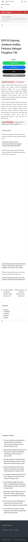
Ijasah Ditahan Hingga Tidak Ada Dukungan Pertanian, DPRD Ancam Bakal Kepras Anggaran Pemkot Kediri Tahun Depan (13, 265)
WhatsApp (14, 63)
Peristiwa (8, 16)
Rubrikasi (6, 315)
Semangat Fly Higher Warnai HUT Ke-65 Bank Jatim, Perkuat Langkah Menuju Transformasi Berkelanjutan (14, 493)
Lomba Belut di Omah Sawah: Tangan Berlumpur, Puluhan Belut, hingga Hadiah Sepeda (15, 510)
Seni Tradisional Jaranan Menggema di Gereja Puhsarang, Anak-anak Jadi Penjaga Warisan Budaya (14, 503)
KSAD (11, 124)
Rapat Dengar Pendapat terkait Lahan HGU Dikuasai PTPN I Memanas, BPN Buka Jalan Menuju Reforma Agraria (15, 452)
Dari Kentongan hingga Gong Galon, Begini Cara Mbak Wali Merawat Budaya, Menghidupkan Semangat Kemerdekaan (15, 484)
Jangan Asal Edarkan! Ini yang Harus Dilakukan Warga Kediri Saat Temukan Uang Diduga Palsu (14, 469)
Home (3, 16)
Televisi (6, 317)
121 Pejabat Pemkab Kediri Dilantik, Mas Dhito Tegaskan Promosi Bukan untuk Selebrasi (15, 476)
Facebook (14, 67)
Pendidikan (7, 311)
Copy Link (15, 75)
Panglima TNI (17, 124)
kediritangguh (20, 82)
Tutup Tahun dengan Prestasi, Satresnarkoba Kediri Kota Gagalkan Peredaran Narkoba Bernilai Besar (12, 143)
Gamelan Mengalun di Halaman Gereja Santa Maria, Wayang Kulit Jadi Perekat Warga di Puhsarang (14, 461)
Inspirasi (6, 309)
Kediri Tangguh (6, 12)
